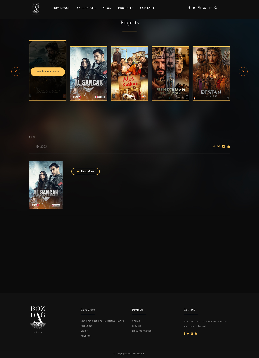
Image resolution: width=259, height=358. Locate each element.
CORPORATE (86, 7)
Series (136, 321)
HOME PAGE (61, 7)
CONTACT (147, 7)
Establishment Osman (48, 71)
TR (210, 7)
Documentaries (142, 330)
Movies (136, 325)
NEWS (107, 7)
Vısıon (84, 330)
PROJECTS (125, 7)
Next (243, 75)
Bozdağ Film (37, 9)
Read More (87, 171)
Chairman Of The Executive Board (102, 321)
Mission (86, 335)
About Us (86, 325)
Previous (16, 75)
